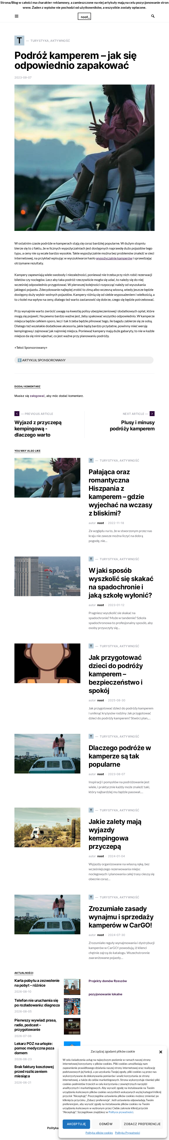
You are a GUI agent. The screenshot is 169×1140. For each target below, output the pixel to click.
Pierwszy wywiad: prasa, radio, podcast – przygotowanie (35, 1025)
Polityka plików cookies (99, 1132)
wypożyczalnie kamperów (114, 258)
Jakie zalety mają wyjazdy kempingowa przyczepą (115, 834)
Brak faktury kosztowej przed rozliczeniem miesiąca (34, 1071)
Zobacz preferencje (142, 1124)
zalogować (37, 396)
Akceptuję (76, 1124)
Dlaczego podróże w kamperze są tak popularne (120, 756)
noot (100, 523)
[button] (161, 1051)
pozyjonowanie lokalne (105, 994)
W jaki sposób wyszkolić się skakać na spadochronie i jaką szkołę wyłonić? (121, 582)
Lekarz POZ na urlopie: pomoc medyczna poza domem (34, 1048)
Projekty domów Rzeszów (108, 981)
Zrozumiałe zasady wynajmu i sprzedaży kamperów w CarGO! (121, 917)
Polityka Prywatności (127, 1132)
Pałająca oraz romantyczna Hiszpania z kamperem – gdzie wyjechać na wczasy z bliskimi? (121, 492)
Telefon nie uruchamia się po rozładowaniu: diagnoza (37, 1002)
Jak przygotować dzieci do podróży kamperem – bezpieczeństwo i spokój (116, 674)
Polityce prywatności (121, 1112)
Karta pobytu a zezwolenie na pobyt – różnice (37, 982)
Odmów (106, 1124)
